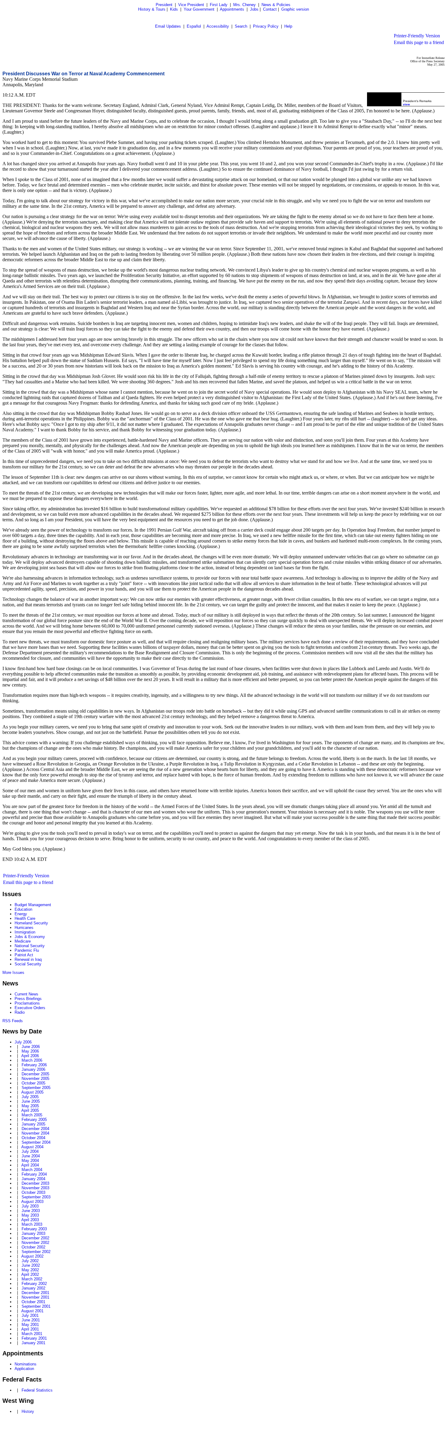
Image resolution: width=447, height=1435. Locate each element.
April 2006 (30, 1055)
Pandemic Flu (27, 950)
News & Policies (276, 4)
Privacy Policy (266, 26)
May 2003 (30, 1215)
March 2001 (32, 1333)
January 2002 (33, 1288)
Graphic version (295, 9)
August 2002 (32, 1256)
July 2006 (23, 1042)
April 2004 (30, 1165)
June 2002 (31, 1265)
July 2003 (30, 1206)
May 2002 (30, 1270)
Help (288, 26)
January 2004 (33, 1178)
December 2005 (35, 1074)
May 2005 (30, 1106)
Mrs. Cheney (244, 4)
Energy (21, 914)
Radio (20, 1012)
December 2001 (35, 1292)
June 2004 (31, 1156)
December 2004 (35, 1128)
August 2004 (32, 1147)
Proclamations (27, 1003)
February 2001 (34, 1338)
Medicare (23, 941)
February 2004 (34, 1174)
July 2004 (30, 1151)
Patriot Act (24, 955)
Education (23, 909)
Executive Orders (30, 1007)
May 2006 (30, 1051)
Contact (270, 9)
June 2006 (31, 1046)
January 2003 (33, 1233)
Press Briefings (28, 998)
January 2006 (33, 1069)
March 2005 (32, 1115)
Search (241, 26)
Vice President (191, 4)
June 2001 (31, 1320)
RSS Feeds (12, 1021)
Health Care (25, 918)
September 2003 (36, 1197)
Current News (26, 994)
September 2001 (36, 1306)
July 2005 (30, 1096)
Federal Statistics (37, 1390)
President (164, 4)
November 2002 (35, 1242)
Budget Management (33, 904)
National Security (30, 946)
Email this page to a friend (419, 42)
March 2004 (32, 1169)
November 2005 (35, 1078)
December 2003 (35, 1183)
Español (194, 26)
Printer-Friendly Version (417, 35)
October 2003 (33, 1192)
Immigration (25, 932)
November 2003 (35, 1188)
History (28, 1411)
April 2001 (30, 1329)
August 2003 (32, 1201)
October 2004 (33, 1137)
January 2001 (33, 1343)
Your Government (199, 9)
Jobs (254, 9)
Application (24, 1368)
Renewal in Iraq (28, 959)
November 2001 (35, 1297)
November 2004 (35, 1133)
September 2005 (36, 1087)
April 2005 (30, 1110)
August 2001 (32, 1311)
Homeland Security (31, 923)
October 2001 (33, 1302)
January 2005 (33, 1124)
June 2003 (31, 1210)
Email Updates (168, 26)
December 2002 (35, 1238)
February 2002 (34, 1283)
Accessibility (217, 26)
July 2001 (30, 1315)
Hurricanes (24, 927)
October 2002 (33, 1247)
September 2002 (36, 1251)
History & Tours (151, 9)
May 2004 (30, 1160)
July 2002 (30, 1261)
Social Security (28, 964)
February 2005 (34, 1119)
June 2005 (31, 1101)
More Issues (13, 972)
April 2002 (30, 1274)
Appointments (232, 9)
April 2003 (30, 1220)
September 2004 (36, 1142)
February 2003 (34, 1229)
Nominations (25, 1364)
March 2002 (32, 1279)
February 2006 (34, 1065)
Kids (174, 9)
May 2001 (30, 1324)
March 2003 (32, 1224)
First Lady (218, 4)
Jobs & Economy (30, 936)
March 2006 (32, 1060)
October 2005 (33, 1083)
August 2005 (32, 1092)
